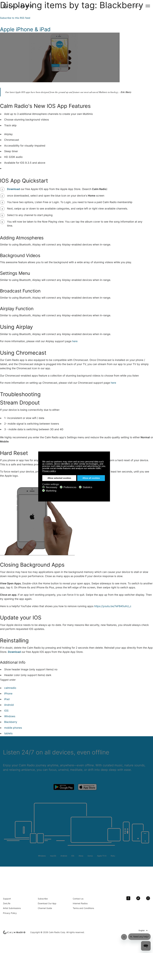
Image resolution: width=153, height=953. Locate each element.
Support (7, 898)
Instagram (148, 898)
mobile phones (13, 727)
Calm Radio (18, 5)
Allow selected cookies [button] (59, 478)
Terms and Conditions (83, 908)
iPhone (8, 693)
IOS (6, 710)
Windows (9, 716)
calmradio (10, 687)
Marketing (51, 491)
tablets (8, 733)
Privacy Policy (10, 913)
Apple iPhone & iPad (25, 29)
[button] (102, 468)
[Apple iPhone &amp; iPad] (60, 34)
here (75, 341)
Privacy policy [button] (49, 471)
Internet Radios (80, 903)
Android (9, 704)
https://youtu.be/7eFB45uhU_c (112, 606)
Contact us (78, 898)
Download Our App (47, 903)
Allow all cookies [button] (91, 478)
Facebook (128, 898)
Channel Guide (45, 908)
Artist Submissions (12, 908)
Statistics (87, 487)
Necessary (51, 487)
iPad (7, 699)
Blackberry (10, 721)
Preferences (70, 487)
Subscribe (43, 898)
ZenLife (6, 903)
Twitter (138, 898)
